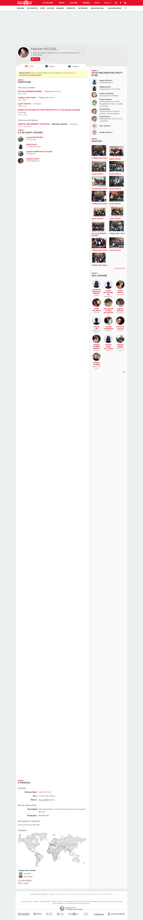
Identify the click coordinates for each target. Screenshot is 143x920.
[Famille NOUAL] (94, 132)
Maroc (26, 883)
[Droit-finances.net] (61, 914)
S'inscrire (20, 8)
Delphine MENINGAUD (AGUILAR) (39, 152)
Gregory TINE (96, 328)
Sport (61, 3)
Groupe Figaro (68, 903)
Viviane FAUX (31, 144)
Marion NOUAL (115, 159)
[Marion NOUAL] (23, 52)
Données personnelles (93, 901)
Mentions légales (58, 903)
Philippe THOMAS (96, 364)
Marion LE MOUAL (106, 94)
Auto (97, 3)
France (20, 883)
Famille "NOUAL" (106, 132)
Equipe (36, 901)
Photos (52, 66)
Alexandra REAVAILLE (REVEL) (96, 292)
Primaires (60, 8)
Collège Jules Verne (27, 98)
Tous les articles (68, 901)
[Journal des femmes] (24, 914)
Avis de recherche (115, 8)
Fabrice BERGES (120, 310)
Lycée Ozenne (24, 104)
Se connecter (32, 8)
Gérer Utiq (119, 901)
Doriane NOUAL (105, 99)
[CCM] (37, 914)
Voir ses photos (119, 268)
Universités (70, 8)
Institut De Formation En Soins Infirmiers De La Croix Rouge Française (49, 110)
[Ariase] (98, 914)
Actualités (48, 3)
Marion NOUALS (105, 80)
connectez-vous (67, 73)
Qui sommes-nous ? (27, 901)
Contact (60, 901)
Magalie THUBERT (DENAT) (96, 347)
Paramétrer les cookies (108, 901)
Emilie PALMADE (96, 310)
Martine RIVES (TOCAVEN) (108, 347)
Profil (31, 66)
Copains (75, 66)
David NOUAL (104, 109)
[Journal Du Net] (49, 914)
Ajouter (36, 59)
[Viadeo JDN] (86, 914)
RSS (75, 901)
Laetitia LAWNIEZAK (108, 328)
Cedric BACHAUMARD (108, 293)
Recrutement (81, 901)
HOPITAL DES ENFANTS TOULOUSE (34, 124)
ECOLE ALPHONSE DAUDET (30, 91)
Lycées (42, 8)
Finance (86, 3)
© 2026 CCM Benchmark (82, 903)
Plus (106, 3)
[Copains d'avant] (73, 914)
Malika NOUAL (105, 87)
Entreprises (82, 8)
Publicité (53, 901)
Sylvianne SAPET (33, 159)
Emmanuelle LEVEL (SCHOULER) (108, 312)
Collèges (50, 8)
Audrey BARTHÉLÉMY (34, 137)
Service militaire (97, 8)
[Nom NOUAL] (94, 126)
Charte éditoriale (45, 901)
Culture (73, 3)
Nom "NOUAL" (105, 126)
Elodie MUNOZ (120, 292)
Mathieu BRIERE (120, 346)
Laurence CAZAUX (120, 328)
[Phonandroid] (116, 914)
